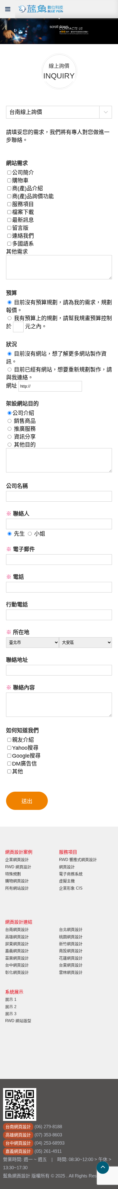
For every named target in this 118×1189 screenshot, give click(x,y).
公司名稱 (17, 486)
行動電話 (17, 605)
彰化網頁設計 (17, 972)
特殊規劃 (13, 874)
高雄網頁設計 (17, 937)
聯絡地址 (17, 660)
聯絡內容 (20, 688)
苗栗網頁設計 (17, 958)
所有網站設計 (17, 888)
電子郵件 (20, 549)
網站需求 (17, 163)
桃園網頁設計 (71, 937)
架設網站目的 (22, 404)
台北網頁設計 (71, 929)
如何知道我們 (22, 731)
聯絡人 (17, 514)
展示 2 (10, 1006)
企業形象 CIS (71, 888)
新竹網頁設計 (71, 944)
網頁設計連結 (18, 922)
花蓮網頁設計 (71, 958)
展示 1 (10, 999)
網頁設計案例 (18, 852)
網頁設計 (67, 867)
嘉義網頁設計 (17, 951)
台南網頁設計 (17, 929)
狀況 (11, 344)
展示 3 (10, 1013)
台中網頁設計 (17, 965)
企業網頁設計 (17, 859)
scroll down (59, 27)
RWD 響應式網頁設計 (78, 859)
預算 (11, 293)
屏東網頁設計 (17, 944)
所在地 (17, 632)
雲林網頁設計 (71, 972)
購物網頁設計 (17, 881)
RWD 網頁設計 (18, 867)
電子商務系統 (71, 874)
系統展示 (14, 991)
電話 (15, 577)
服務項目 (68, 852)
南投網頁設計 (71, 951)
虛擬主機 (67, 881)
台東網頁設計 (71, 965)
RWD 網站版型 (18, 1020)
